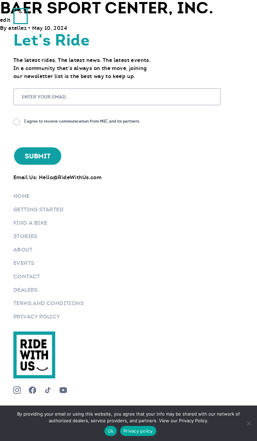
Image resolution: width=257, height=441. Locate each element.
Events (23, 263)
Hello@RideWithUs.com (70, 177)
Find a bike (30, 222)
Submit (38, 156)
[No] (248, 423)
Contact (26, 276)
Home (21, 196)
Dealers (25, 289)
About (22, 249)
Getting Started (38, 209)
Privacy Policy (36, 316)
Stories (25, 236)
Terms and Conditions (48, 303)
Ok (111, 431)
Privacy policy (138, 431)
